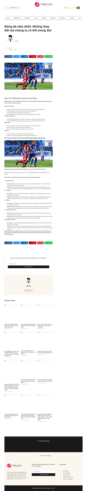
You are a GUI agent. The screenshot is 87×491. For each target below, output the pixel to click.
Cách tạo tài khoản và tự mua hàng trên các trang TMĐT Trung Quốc (45, 326)
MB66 (26, 172)
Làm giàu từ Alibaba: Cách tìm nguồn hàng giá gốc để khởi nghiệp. (11, 416)
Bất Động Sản (17, 17)
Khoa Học (53, 17)
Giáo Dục (44, 17)
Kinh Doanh (62, 17)
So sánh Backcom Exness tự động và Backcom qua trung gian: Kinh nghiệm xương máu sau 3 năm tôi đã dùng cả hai (11, 387)
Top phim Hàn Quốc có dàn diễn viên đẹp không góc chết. (45, 352)
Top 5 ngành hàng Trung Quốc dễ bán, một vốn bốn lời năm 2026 (28, 326)
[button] (8, 56)
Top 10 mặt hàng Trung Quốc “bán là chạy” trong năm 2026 (45, 380)
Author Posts (28, 290)
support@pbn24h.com (20, 478)
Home (7, 17)
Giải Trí (10, 48)
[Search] (78, 8)
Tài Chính (71, 17)
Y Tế (79, 17)
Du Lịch (36, 17)
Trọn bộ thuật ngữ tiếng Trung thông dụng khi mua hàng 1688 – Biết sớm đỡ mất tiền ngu (28, 416)
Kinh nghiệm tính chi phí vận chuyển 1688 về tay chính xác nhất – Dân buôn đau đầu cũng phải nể (11, 353)
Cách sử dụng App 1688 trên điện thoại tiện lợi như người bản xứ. (28, 381)
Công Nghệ (27, 17)
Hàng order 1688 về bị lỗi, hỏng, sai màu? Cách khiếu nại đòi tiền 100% (11, 326)
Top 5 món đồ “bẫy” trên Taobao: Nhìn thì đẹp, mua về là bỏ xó (28, 352)
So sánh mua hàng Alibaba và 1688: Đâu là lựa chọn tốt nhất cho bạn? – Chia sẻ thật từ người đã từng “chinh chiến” (45, 417)
